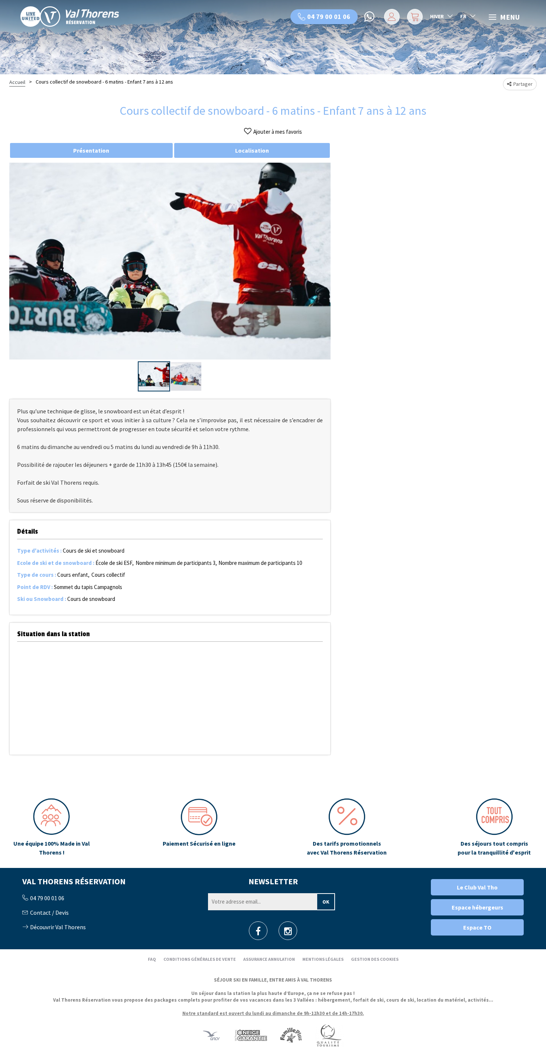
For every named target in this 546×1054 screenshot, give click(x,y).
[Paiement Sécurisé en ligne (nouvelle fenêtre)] (199, 827)
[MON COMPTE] (390, 17)
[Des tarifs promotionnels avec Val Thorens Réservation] (346, 827)
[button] (414, 17)
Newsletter (273, 881)
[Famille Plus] (291, 1034)
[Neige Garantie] (250, 1034)
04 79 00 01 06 (328, 16)
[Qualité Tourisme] (328, 1034)
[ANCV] (211, 1034)
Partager (523, 84)
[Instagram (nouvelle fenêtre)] (288, 933)
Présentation (91, 150)
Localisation (252, 150)
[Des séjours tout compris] (494, 827)
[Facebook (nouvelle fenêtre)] (258, 933)
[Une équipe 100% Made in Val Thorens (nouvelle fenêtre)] (51, 827)
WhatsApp (370, 17)
